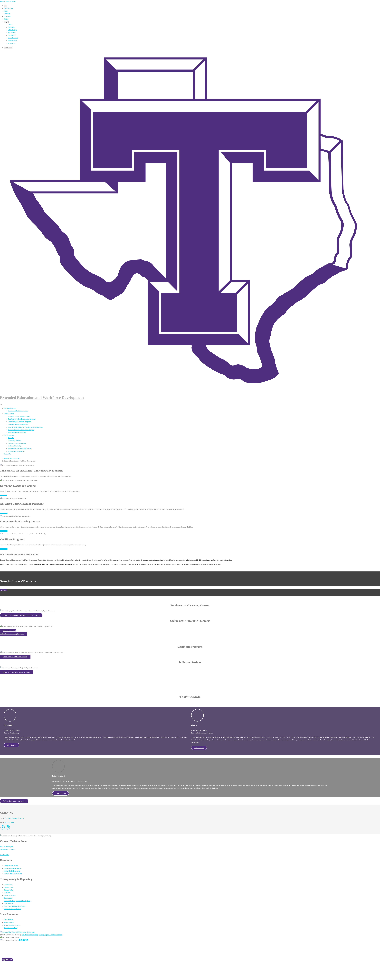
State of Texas (8, 920)
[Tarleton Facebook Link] (20, 940)
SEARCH (3, 590)
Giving (6, 19)
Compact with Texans (11, 866)
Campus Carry (8, 887)
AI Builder (11, 27)
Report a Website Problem (53, 935)
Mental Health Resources (12, 871)
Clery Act (7, 893)
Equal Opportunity (10, 895)
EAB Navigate (12, 30)
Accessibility (34, 935)
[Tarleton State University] (190, 391)
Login (6, 22)
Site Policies (26, 935)
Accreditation (8, 884)
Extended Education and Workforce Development (42, 397)
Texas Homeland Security (12, 925)
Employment (8, 898)
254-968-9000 (4, 855)
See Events (3, 495)
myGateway (12, 32)
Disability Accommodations (12, 868)
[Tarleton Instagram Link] (26, 940)
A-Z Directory (8, 8)
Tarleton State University (8, 1)
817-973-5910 (9, 822)
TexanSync (11, 43)
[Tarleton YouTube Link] (24, 940)
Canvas (10, 24)
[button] (21, 615)
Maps (5, 11)
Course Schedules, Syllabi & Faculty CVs (17, 901)
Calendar (7, 14)
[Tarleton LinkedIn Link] (27, 940)
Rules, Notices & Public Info (13, 874)
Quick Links (8, 47)
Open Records (8, 903)
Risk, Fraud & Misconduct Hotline (15, 906)
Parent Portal (12, 35)
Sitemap (41, 935)
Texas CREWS (9, 922)
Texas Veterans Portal (10, 928)
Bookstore (7, 16)
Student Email (12, 40)
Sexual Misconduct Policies (12, 909)
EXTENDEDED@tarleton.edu (14, 818)
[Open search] (5, 6)
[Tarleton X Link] (22, 940)
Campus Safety (8, 890)
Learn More (3, 513)
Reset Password (13, 38)
